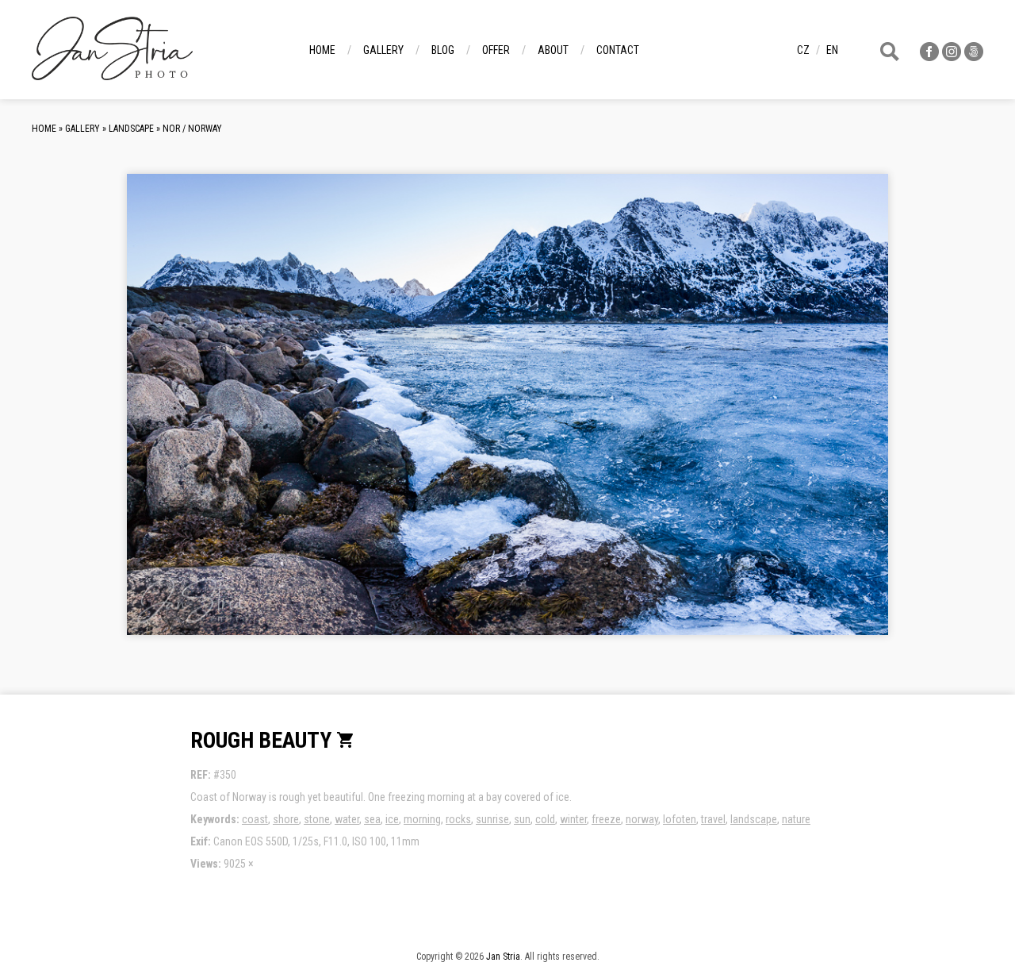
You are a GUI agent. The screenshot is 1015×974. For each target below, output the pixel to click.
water (347, 819)
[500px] (973, 56)
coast (255, 819)
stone (317, 819)
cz (803, 50)
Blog (442, 50)
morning (422, 819)
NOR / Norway (192, 128)
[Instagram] (951, 56)
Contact (617, 50)
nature (796, 819)
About (553, 50)
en (832, 50)
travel (713, 819)
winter (573, 819)
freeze (606, 819)
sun (522, 819)
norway (642, 819)
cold (545, 819)
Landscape (131, 128)
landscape (753, 819)
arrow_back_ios (249, 416)
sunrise (492, 819)
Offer (496, 50)
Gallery (383, 50)
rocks (458, 819)
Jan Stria (503, 956)
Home (322, 50)
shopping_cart (345, 739)
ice (392, 819)
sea (372, 819)
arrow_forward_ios (796, 416)
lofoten (679, 819)
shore (286, 819)
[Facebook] (929, 56)
